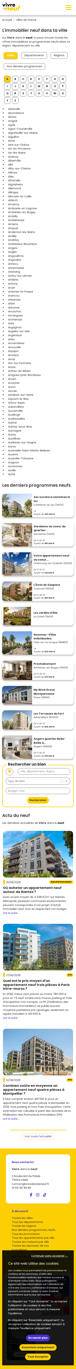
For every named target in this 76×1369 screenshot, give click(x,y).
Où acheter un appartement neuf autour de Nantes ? (32, 889)
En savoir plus (38, 1338)
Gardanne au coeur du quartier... (50, 528)
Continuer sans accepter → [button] (49, 1256)
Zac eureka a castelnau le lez (52, 499)
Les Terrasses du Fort (49, 713)
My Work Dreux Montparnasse (44, 692)
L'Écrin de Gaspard (47, 585)
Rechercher (38, 800)
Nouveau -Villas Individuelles (45, 636)
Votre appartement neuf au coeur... (51, 557)
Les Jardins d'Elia (45, 613)
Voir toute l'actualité (38, 1136)
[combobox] (38, 781)
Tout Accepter (37, 1357)
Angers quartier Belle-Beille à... (49, 741)
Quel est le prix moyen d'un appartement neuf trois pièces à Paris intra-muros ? (36, 984)
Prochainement (45, 664)
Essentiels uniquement (38, 1347)
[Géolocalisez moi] (9, 771)
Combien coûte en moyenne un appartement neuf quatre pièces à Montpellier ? (33, 1089)
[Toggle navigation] (68, 7)
